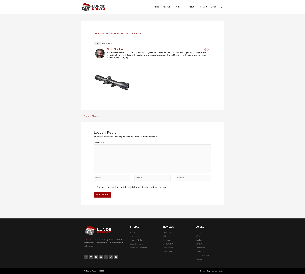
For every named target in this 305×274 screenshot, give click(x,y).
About (191, 6)
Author (97, 43)
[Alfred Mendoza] (100, 53)
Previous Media (89, 116)
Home (156, 6)
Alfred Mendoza (115, 49)
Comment (99, 142)
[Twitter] (208, 49)
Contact (203, 6)
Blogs (213, 6)
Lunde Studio (91, 239)
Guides (179, 6)
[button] (221, 7)
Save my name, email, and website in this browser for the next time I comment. (132, 187)
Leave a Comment (102, 33)
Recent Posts (107, 43)
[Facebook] (205, 49)
